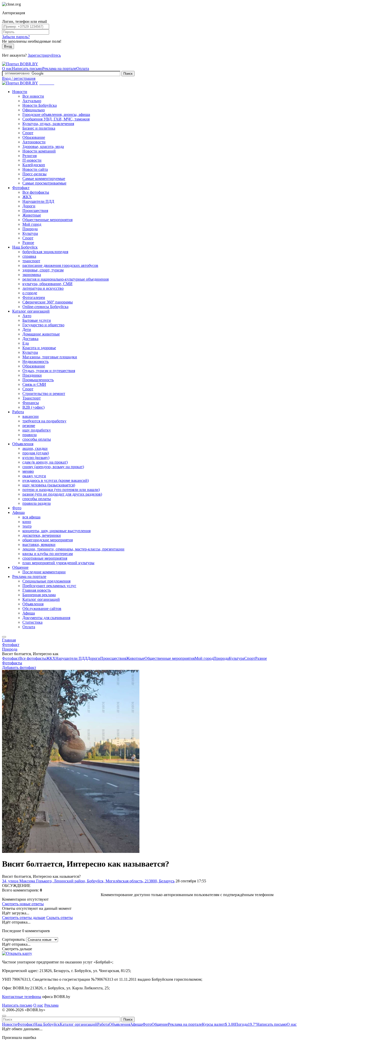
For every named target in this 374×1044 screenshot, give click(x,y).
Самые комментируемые (43, 178)
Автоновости (34, 142)
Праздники (32, 375)
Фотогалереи (33, 297)
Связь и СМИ (34, 384)
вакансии (30, 416)
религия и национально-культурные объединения (65, 279)
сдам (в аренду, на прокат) (45, 462)
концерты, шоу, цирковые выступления (56, 531)
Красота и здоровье (39, 348)
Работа (18, 412)
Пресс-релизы (34, 174)
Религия (29, 155)
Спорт (27, 133)
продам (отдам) (35, 453)
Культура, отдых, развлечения (48, 123)
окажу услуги (34, 476)
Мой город (31, 224)
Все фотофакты (35, 192)
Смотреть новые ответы (23, 904)
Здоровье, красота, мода (43, 146)
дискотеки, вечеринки (41, 535)
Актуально (31, 101)
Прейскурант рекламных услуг (49, 586)
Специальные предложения (46, 581)
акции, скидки (35, 448)
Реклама (51, 1005)
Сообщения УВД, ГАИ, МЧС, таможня (56, 119)
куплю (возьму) (35, 457)
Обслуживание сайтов (41, 608)
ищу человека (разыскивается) (48, 485)
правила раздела (36, 503)
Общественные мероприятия (47, 220)
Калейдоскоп (33, 165)
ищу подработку (36, 430)
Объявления (22, 444)
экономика (31, 274)
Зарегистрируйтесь (44, 55)
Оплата (82, 68)
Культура (30, 233)
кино (26, 521)
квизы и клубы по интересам (47, 553)
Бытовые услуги (36, 320)
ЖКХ (27, 197)
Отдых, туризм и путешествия (48, 371)
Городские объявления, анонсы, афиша (56, 114)
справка (29, 256)
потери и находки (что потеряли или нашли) (61, 489)
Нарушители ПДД (38, 201)
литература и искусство (43, 288)
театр (27, 526)
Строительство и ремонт (43, 393)
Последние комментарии (44, 572)
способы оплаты (36, 439)
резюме (28, 425)
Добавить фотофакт (19, 667)
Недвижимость (35, 361)
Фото (16, 508)
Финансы (30, 403)
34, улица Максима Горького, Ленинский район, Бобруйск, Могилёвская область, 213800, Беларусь (88, 881)
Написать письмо (27, 68)
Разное (28, 242)
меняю (28, 471)
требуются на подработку (44, 421)
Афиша (18, 512)
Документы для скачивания (46, 618)
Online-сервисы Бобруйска (45, 306)
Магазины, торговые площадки (49, 357)
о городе (29, 293)
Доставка (30, 338)
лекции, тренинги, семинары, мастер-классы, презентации (73, 549)
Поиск (128, 73)
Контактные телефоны (21, 996)
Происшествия (35, 210)
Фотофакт (21, 188)
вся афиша (31, 517)
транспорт (31, 261)
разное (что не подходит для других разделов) (62, 494)
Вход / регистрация (18, 78)
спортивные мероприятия (44, 558)
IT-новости (31, 160)
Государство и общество (43, 325)
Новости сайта (35, 169)
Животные (31, 215)
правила (29, 435)
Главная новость (36, 590)
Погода (245, 1024)
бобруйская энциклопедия (45, 252)
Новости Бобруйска (39, 105)
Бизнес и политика (38, 128)
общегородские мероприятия (47, 540)
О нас (7, 68)
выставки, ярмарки (38, 544)
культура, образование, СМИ (47, 284)
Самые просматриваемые (44, 183)
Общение (20, 567)
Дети (26, 329)
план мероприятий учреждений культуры (58, 563)
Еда (25, 343)
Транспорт (31, 398)
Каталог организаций (31, 311)
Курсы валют (218, 1024)
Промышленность (38, 380)
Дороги (28, 206)
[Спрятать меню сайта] (4, 1016)
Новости (19, 91)
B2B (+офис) (33, 407)
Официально (33, 110)
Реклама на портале (59, 68)
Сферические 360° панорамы (47, 302)
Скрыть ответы (59, 917)
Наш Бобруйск (25, 247)
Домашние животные (41, 334)
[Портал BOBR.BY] (20, 64)
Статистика (32, 622)
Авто (26, 316)
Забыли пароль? (16, 37)
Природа (30, 229)
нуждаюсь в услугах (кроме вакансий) (55, 480)
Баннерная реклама (39, 595)
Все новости (33, 96)
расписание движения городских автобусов (60, 265)
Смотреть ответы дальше (23, 917)
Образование (33, 137)
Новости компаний (39, 151)
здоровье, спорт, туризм (43, 270)
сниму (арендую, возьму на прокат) (53, 467)
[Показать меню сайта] (4, 637)
